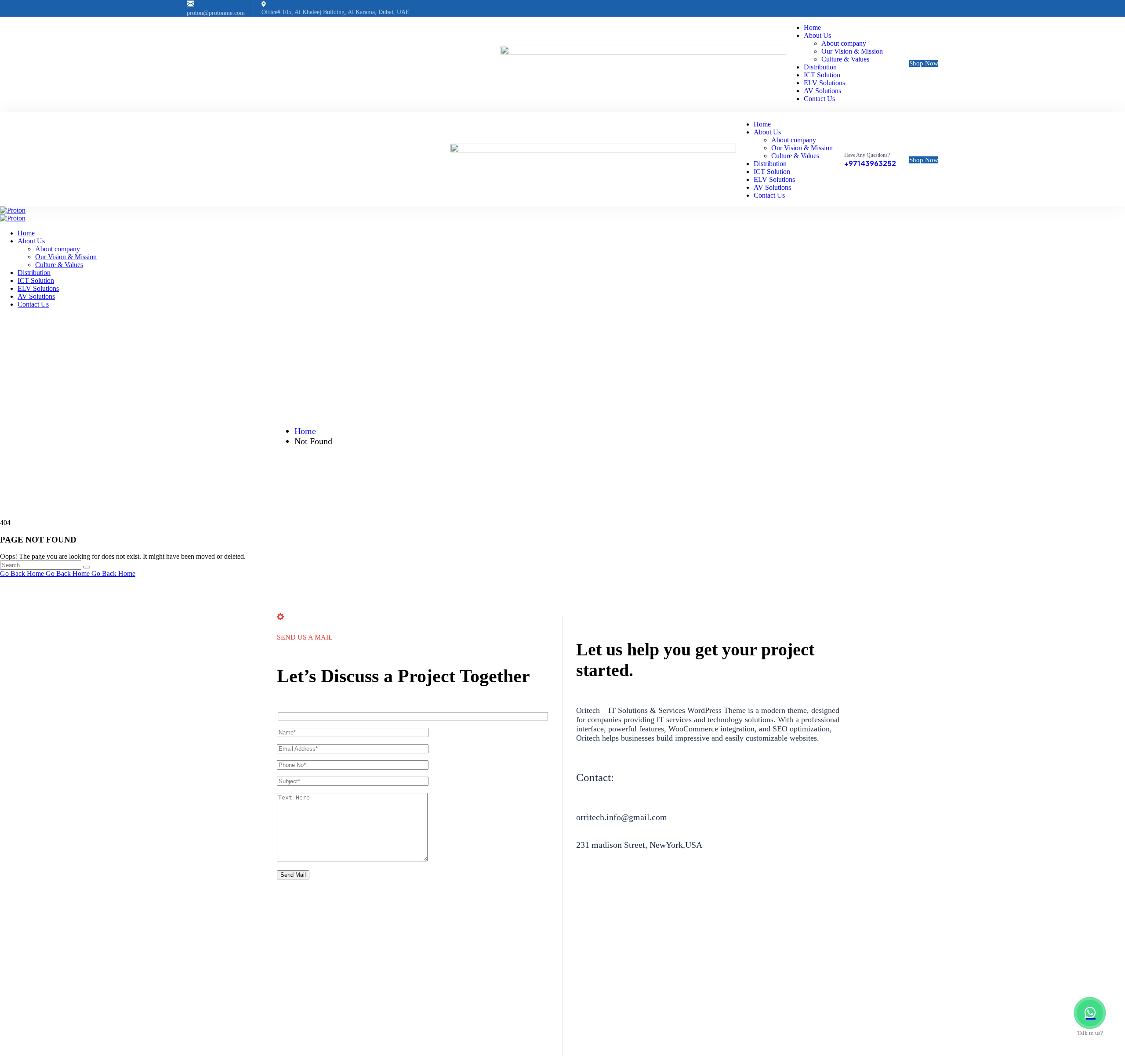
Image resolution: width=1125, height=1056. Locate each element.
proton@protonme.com (216, 13)
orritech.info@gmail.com (621, 817)
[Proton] (12, 210)
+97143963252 (870, 163)
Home (305, 431)
